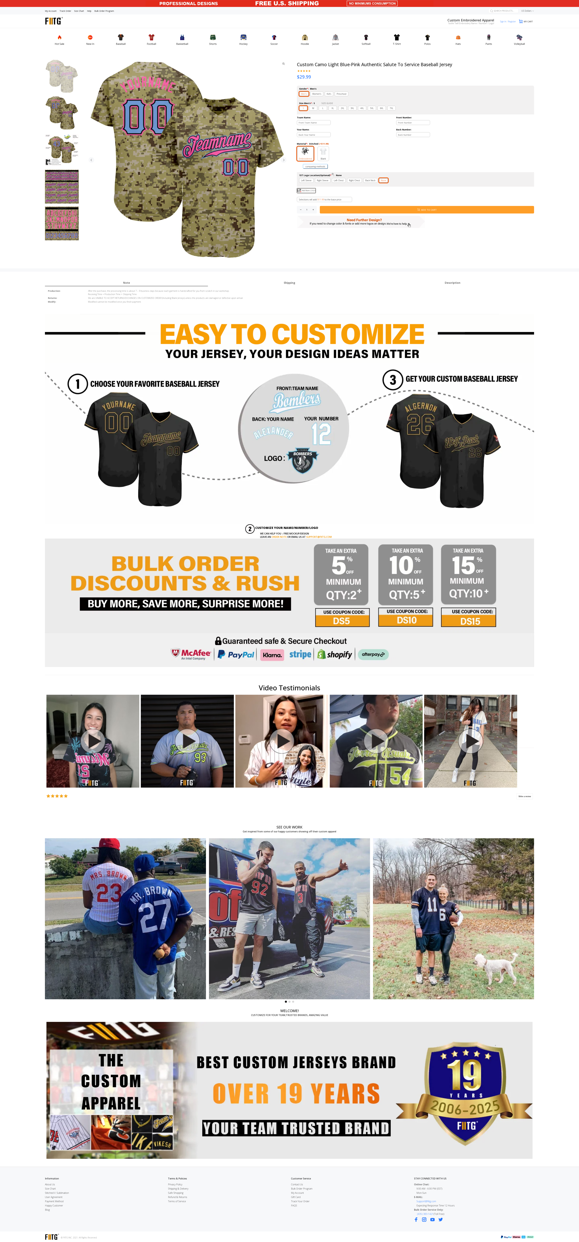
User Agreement (53, 1197)
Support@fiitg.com (426, 1201)
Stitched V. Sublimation (57, 1193)
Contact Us (297, 1184)
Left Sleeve (306, 180)
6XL (381, 108)
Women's (316, 93)
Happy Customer (54, 1205)
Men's (304, 93)
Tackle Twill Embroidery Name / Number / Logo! (471, 23)
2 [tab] (289, 1002)
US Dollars (526, 10)
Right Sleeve (322, 180)
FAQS (294, 1205)
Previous (91, 160)
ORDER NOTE (279, 537)
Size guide (327, 103)
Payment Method (54, 1201)
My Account (297, 1193)
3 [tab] (293, 1002)
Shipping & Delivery (178, 1188)
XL (333, 108)
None (383, 180)
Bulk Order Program (301, 1188)
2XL (342, 108)
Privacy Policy (175, 1184)
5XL (372, 108)
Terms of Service (177, 1201)
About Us (50, 1184)
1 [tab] (286, 1002)
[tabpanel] (125, 918)
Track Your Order (300, 1201)
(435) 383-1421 (425, 1214)
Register (512, 21)
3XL (352, 108)
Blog (47, 1209)
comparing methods (315, 166)
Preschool (341, 93)
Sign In (503, 21)
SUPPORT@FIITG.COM (319, 537)
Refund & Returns (177, 1197)
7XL (391, 108)
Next (283, 160)
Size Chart (50, 1188)
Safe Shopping (175, 1193)
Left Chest (339, 180)
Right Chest (354, 180)
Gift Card (296, 1197)
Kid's (329, 93)
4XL (362, 108)
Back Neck (370, 180)
